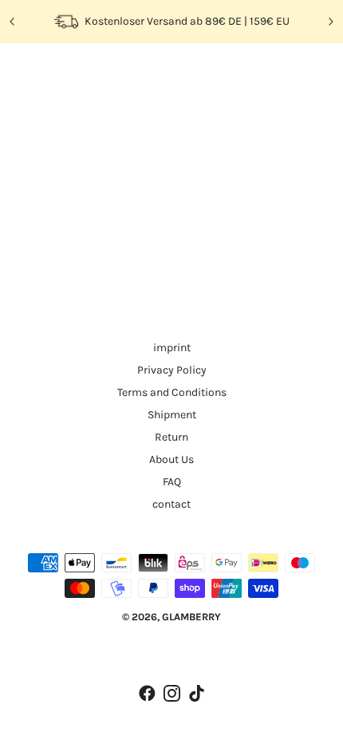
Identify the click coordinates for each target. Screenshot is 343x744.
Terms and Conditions (172, 392)
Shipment (172, 414)
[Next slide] (330, 21)
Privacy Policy (172, 370)
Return (171, 437)
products (170, 234)
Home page (158, 215)
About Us (171, 459)
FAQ (172, 482)
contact (171, 504)
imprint (172, 347)
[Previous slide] (13, 21)
